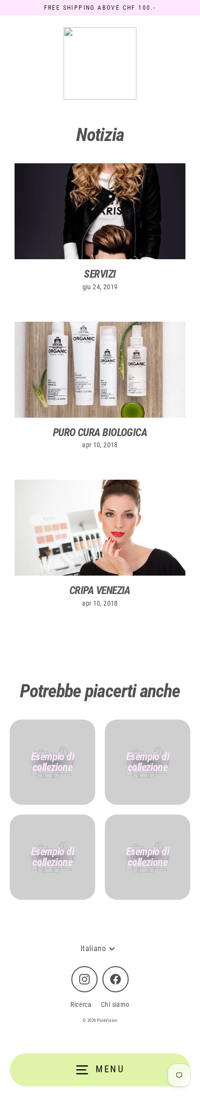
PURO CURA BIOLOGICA (100, 432)
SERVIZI (100, 274)
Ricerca (80, 1004)
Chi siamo (115, 1004)
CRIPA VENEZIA (100, 590)
